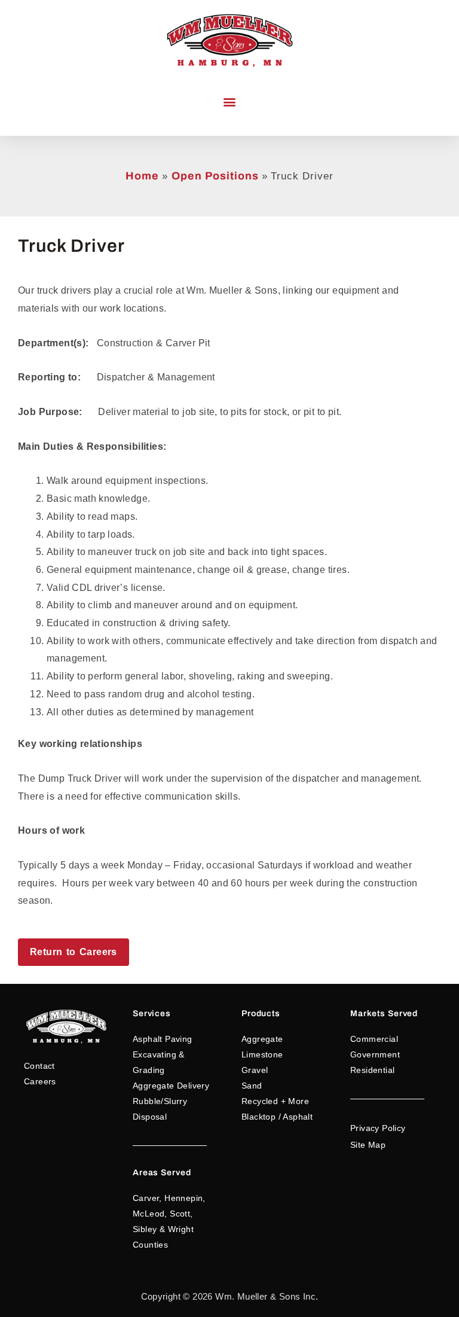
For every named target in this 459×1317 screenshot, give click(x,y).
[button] (229, 102)
